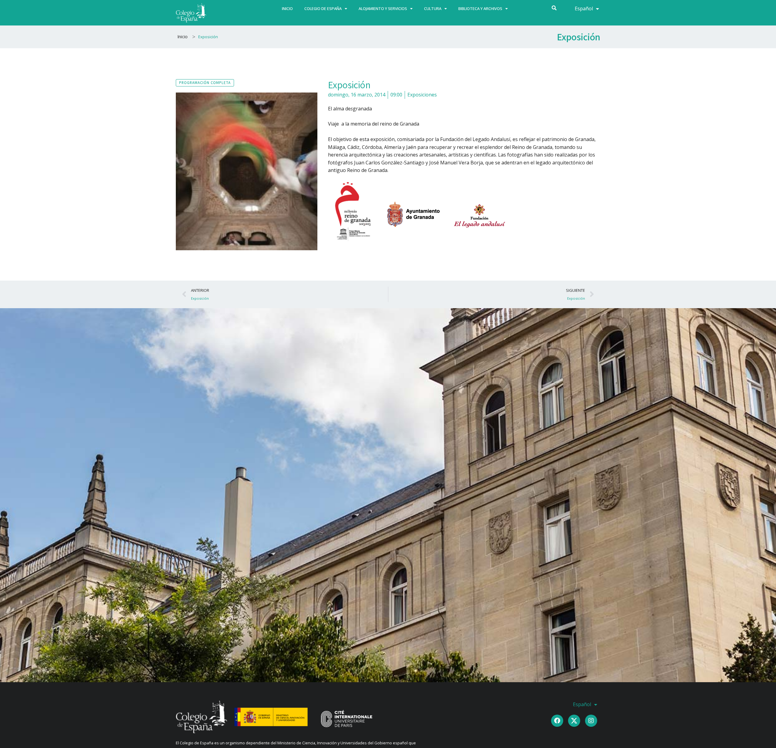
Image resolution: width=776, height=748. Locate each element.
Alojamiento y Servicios (383, 8)
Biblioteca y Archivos (480, 8)
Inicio (287, 8)
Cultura (432, 8)
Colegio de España (323, 8)
